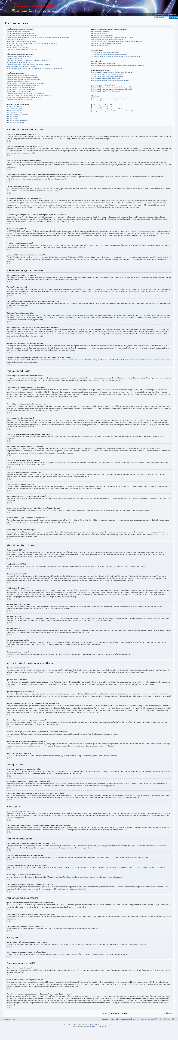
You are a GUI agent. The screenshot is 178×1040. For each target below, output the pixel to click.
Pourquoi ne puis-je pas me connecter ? (19, 31)
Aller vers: (105, 1013)
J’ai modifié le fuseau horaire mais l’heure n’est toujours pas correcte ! (28, 60)
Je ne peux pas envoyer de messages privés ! (105, 52)
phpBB (74, 1024)
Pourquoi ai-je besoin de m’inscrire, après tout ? (21, 33)
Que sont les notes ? (13, 118)
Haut (10, 141)
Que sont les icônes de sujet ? (16, 122)
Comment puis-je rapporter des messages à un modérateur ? (26, 93)
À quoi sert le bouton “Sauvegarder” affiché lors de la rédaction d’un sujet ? (30, 95)
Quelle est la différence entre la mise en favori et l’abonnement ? (111, 87)
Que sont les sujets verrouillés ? (17, 120)
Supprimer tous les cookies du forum (122, 1019)
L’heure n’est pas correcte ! (15, 58)
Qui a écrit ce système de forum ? (101, 107)
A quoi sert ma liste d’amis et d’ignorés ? (103, 63)
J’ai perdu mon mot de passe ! (16, 39)
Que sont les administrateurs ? (100, 31)
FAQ (151, 15)
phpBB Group (77, 970)
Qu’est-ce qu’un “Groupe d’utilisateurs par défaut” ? (107, 43)
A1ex (112, 1024)
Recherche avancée (160, 19)
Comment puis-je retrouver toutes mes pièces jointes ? (108, 100)
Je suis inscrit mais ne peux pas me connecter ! (22, 41)
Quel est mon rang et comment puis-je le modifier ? (23, 66)
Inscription (160, 15)
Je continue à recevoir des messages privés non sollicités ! (109, 54)
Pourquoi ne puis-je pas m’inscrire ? (18, 47)
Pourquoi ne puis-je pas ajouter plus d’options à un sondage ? (26, 83)
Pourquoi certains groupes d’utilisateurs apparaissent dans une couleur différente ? (117, 41)
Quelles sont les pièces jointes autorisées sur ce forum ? (109, 98)
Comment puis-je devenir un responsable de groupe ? (108, 39)
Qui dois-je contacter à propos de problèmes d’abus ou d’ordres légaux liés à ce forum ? (118, 111)
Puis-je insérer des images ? (15, 112)
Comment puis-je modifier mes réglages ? (20, 56)
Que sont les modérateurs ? (99, 33)
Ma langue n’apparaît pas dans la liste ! (19, 62)
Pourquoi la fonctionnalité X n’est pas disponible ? (106, 109)
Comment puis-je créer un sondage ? (18, 81)
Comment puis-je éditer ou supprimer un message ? (23, 77)
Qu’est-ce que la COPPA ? (15, 45)
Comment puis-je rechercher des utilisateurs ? (105, 78)
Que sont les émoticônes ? (15, 110)
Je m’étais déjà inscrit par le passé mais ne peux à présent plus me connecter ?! (32, 43)
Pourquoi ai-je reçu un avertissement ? (19, 91)
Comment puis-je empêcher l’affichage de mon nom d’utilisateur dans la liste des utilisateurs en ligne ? (38, 37)
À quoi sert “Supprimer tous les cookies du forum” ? (23, 49)
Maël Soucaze (91, 1026)
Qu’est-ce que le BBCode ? (15, 106)
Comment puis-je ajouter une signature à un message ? (24, 79)
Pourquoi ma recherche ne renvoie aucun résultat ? (107, 74)
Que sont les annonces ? (14, 116)
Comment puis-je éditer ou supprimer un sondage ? (23, 85)
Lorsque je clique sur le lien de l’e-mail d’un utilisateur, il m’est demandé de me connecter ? (35, 68)
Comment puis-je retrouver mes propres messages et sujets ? (110, 80)
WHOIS (9, 998)
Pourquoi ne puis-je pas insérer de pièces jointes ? (22, 89)
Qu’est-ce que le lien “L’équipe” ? (101, 45)
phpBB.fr (103, 1026)
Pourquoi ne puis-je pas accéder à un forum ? (21, 87)
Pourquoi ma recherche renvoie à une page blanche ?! (108, 76)
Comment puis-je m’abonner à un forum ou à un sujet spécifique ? (111, 89)
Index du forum (9, 1019)
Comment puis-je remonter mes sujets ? (19, 99)
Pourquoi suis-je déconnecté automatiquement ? (22, 35)
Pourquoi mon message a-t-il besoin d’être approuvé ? (24, 97)
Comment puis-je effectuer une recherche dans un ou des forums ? (112, 72)
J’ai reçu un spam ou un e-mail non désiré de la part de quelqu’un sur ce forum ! (116, 56)
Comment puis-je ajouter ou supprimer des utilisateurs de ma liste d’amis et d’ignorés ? (118, 65)
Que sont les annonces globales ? (17, 114)
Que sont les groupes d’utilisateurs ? (102, 35)
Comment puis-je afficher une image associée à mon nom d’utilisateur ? (29, 64)
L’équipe (105, 1019)
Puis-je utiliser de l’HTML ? (15, 108)
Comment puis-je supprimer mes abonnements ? (106, 91)
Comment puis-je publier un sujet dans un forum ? (22, 75)
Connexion (172, 15)
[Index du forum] (89, 8)
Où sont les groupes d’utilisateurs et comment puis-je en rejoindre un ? (113, 37)
